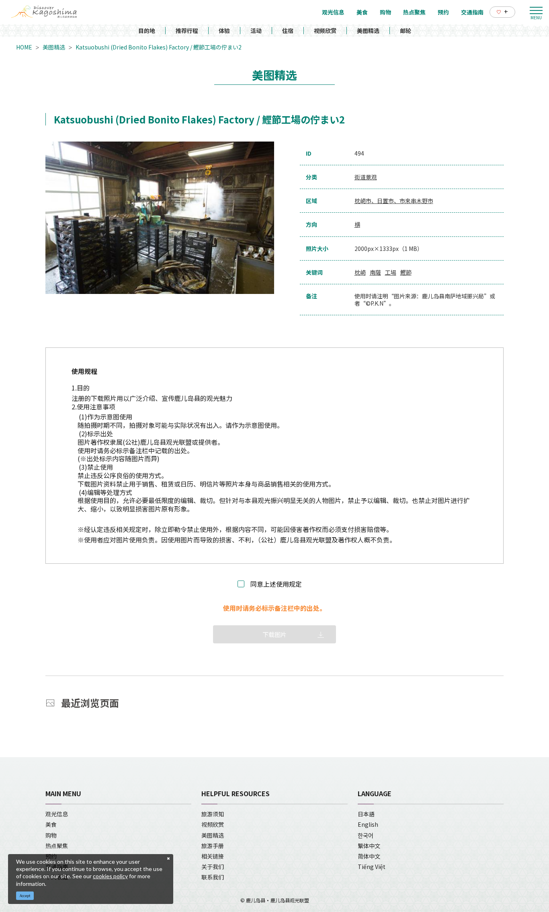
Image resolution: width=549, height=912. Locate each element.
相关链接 (212, 856)
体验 (224, 30)
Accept (25, 895)
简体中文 (369, 856)
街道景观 (365, 177)
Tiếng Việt (371, 867)
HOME (24, 47)
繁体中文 (369, 846)
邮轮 (405, 30)
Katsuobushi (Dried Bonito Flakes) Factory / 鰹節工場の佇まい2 (159, 47)
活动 (256, 30)
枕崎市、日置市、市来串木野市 (393, 200)
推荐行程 (187, 30)
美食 (51, 824)
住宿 (287, 30)
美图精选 (368, 30)
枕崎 (360, 272)
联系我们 (212, 877)
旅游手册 (212, 846)
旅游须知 (212, 814)
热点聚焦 (56, 846)
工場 (390, 272)
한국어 (365, 835)
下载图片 (274, 634)
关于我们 (212, 867)
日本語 (366, 814)
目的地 (146, 30)
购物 (51, 835)
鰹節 (406, 272)
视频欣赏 (325, 30)
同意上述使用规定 (276, 584)
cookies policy (110, 876)
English (368, 824)
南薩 (375, 272)
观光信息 (56, 814)
